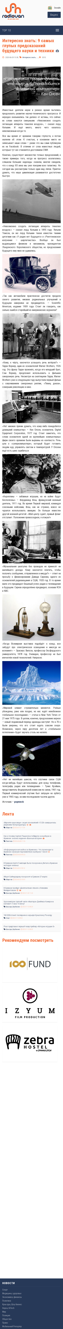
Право (5, 1323)
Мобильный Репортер (12, 1326)
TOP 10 (6, 30)
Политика (9, 841)
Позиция (6, 1315)
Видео (54, 14)
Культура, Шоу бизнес (12, 893)
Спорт (7, 918)
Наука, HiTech (8, 1308)
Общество (9, 827)
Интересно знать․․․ (30, 57)
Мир (4, 1312)
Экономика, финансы (12, 1297)
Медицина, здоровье (11, 1293)
